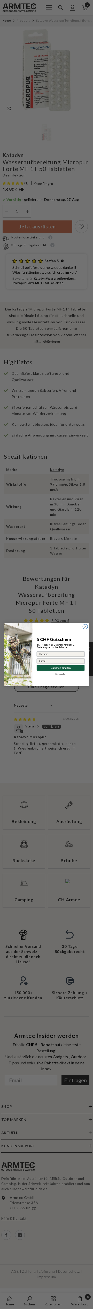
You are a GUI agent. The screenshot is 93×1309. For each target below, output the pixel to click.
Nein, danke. (60, 674)
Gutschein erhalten (61, 667)
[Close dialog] (85, 626)
